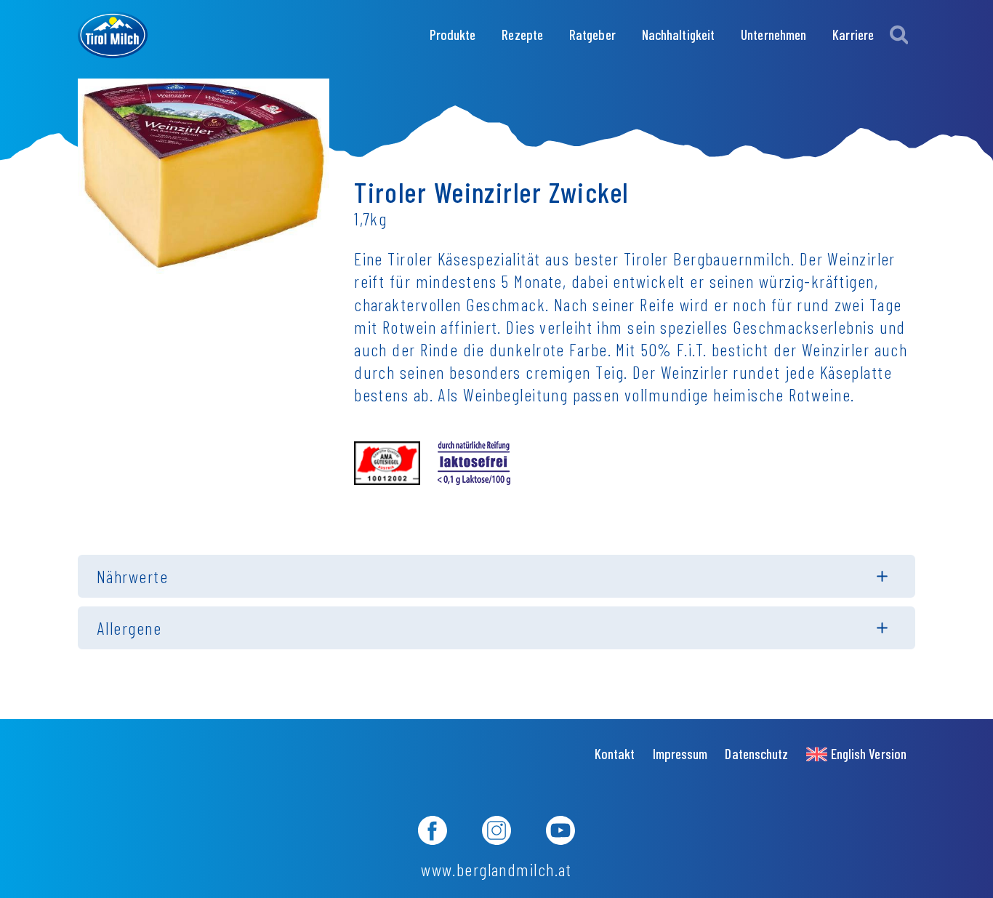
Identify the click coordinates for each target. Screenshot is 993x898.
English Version (868, 753)
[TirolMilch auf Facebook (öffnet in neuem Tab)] (432, 832)
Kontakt (615, 753)
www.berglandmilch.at (496, 869)
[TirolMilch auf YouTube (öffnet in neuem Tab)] (560, 832)
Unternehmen (773, 34)
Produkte (453, 34)
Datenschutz (756, 753)
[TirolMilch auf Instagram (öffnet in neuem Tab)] (496, 832)
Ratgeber (592, 34)
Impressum (680, 753)
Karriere (853, 34)
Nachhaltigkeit (678, 34)
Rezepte (522, 34)
